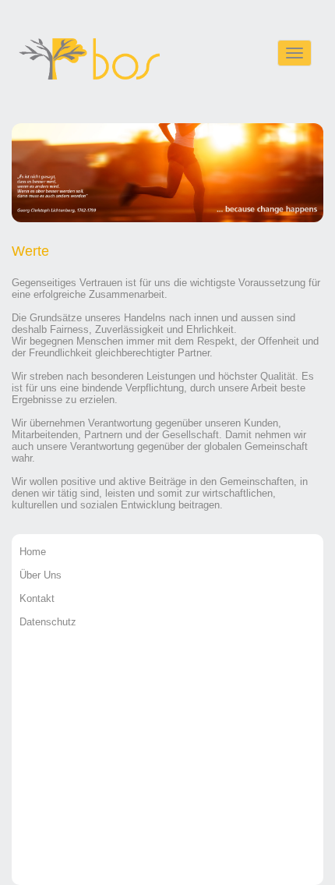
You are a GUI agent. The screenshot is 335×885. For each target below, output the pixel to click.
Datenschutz (47, 622)
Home (32, 552)
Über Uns (40, 575)
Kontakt (37, 598)
